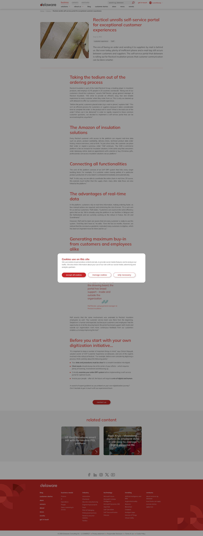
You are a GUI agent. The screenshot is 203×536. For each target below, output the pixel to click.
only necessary (124, 275)
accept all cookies (74, 275)
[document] (101, 268)
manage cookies (99, 275)
